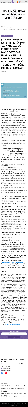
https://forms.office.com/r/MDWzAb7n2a (12, 262)
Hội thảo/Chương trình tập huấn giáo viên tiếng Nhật (14, 29)
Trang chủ (3, 26)
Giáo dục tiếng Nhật (7, 27)
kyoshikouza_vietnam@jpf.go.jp (13, 324)
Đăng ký (14, 337)
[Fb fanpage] (2, 373)
